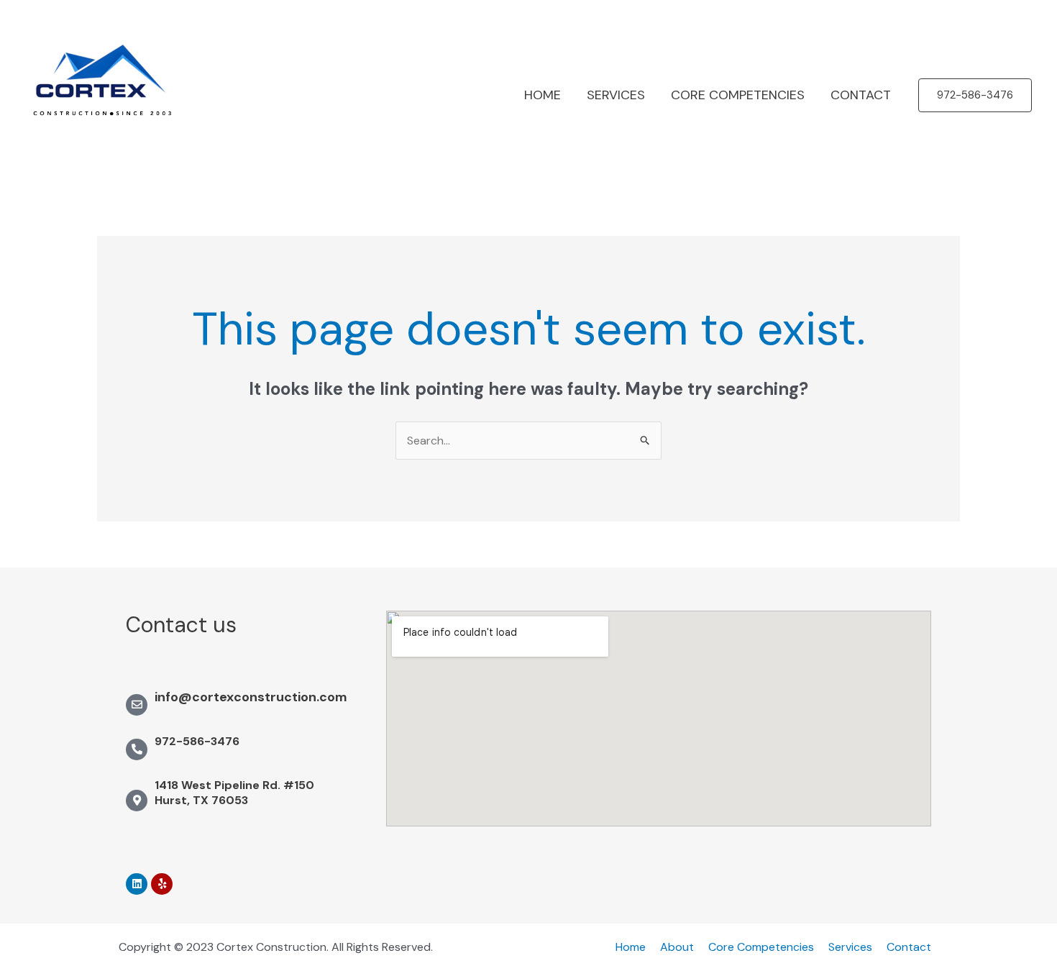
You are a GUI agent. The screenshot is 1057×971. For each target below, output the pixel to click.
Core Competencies (761, 946)
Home (631, 946)
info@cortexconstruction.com (251, 697)
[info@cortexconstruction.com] (136, 705)
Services (850, 946)
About (677, 946)
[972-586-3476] (136, 749)
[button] (975, 95)
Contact (909, 946)
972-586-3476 (197, 741)
